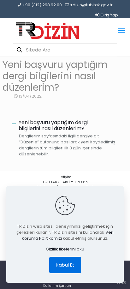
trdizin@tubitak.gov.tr (91, 5)
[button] (64, 125)
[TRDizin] (47, 30)
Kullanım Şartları (57, 285)
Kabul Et (65, 265)
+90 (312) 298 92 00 (42, 5)
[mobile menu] (121, 30)
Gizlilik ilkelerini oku (65, 249)
